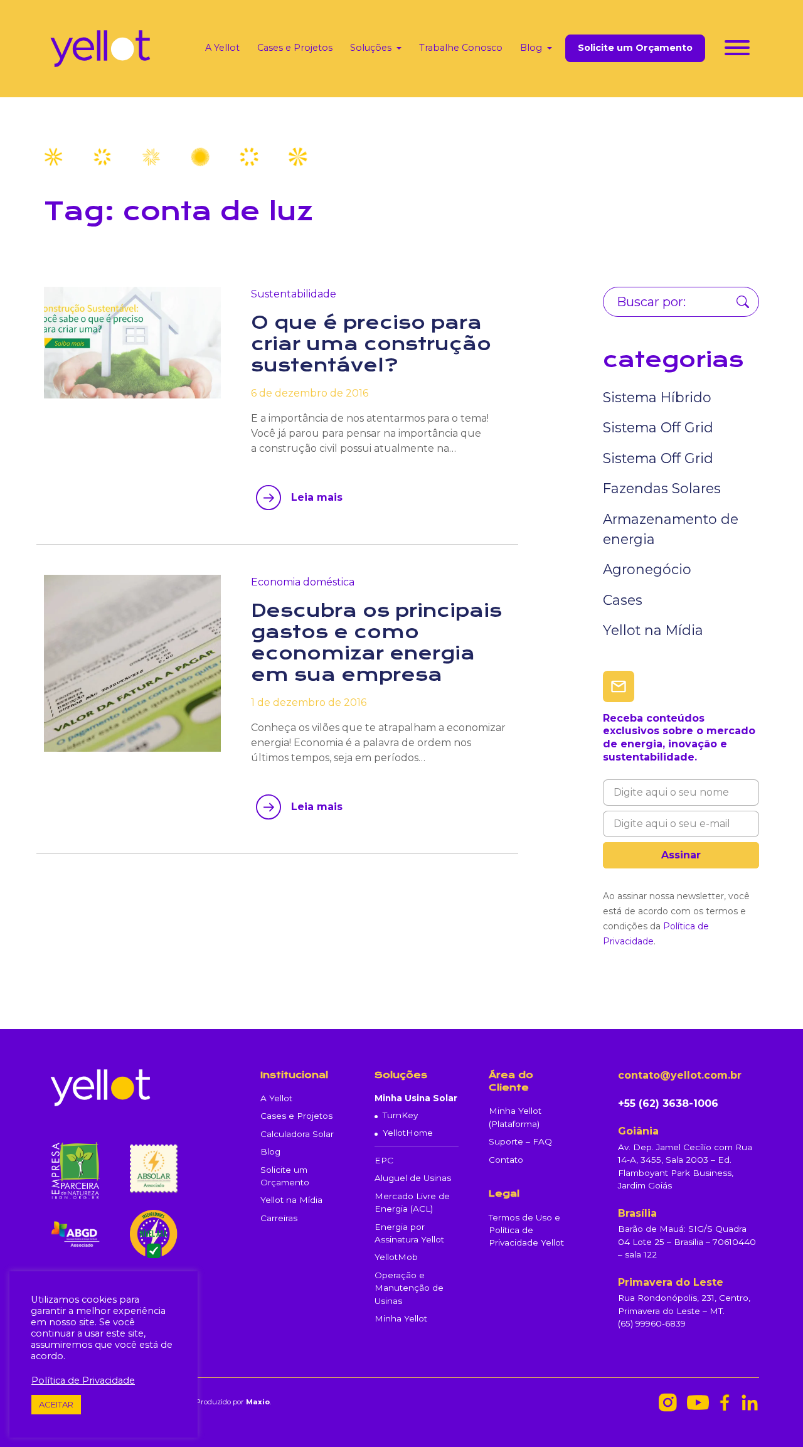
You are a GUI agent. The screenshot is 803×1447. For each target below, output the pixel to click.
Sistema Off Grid (658, 427)
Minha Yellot (401, 1318)
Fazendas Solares (662, 488)
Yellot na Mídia (653, 630)
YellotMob (396, 1257)
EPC (384, 1160)
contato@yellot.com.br (680, 1075)
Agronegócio (647, 569)
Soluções (370, 47)
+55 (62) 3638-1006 (668, 1103)
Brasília (637, 1213)
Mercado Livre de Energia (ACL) (412, 1202)
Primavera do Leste (670, 1282)
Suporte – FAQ (520, 1141)
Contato (506, 1160)
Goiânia (638, 1131)
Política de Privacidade (83, 1380)
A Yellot (222, 47)
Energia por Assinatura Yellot (409, 1233)
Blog (531, 47)
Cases (622, 600)
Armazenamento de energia (670, 529)
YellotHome (408, 1133)
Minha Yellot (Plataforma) (515, 1117)
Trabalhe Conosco (461, 47)
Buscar (743, 302)
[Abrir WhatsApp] (771, 1415)
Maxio (258, 1401)
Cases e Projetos (294, 47)
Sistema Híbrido (657, 397)
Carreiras (278, 1218)
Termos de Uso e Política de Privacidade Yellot (526, 1230)
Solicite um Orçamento (635, 48)
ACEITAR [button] (56, 1404)
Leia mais (317, 497)
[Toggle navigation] (737, 50)
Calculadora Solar (297, 1134)
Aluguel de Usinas (413, 1178)
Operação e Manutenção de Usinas (409, 1288)
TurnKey (400, 1115)
